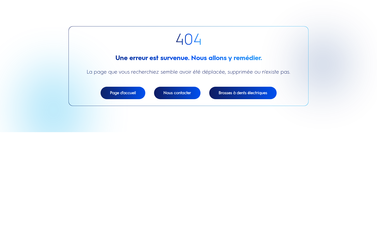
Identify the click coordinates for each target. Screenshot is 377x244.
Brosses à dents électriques (243, 92)
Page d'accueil (123, 92)
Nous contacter (177, 92)
